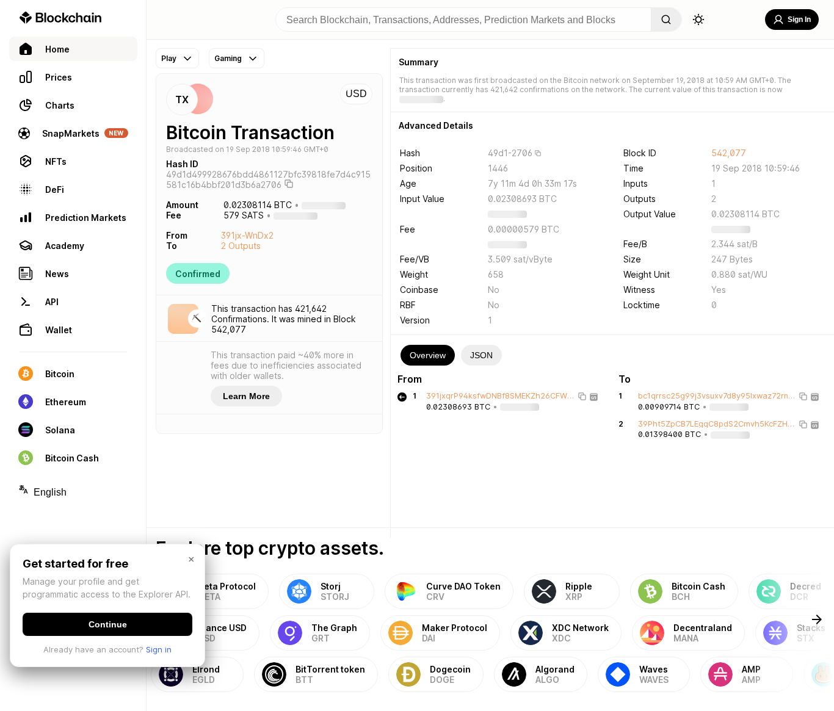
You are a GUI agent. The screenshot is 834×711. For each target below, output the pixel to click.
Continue (108, 624)
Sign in (159, 649)
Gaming (228, 58)
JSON (481, 355)
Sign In (799, 19)
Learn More (246, 396)
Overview (428, 355)
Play (168, 58)
